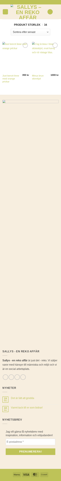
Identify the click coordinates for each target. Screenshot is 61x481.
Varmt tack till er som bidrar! (27, 407)
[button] (5, 12)
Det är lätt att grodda (22, 398)
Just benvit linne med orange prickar (10, 78)
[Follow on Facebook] (26, 2)
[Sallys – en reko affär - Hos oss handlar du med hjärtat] (28, 11)
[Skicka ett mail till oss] (32, 2)
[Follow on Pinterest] (35, 2)
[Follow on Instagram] (29, 2)
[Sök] (50, 12)
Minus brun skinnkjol (38, 77)
